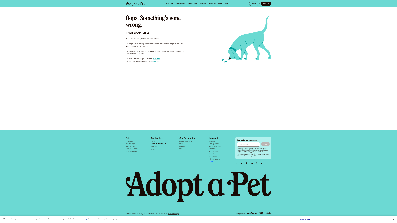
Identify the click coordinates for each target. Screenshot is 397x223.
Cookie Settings (173, 214)
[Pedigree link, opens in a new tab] (261, 213)
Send (265, 144)
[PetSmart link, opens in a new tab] (252, 213)
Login (254, 3)
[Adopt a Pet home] (135, 4)
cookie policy (82, 219)
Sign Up (266, 3)
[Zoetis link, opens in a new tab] (268, 213)
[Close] (393, 219)
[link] (192, 4)
